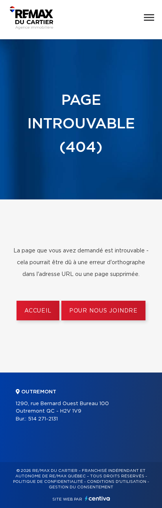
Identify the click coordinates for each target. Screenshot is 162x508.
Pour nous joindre (103, 311)
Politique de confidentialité (48, 482)
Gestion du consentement (81, 487)
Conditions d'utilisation (116, 482)
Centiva (97, 498)
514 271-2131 (43, 419)
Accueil (38, 311)
